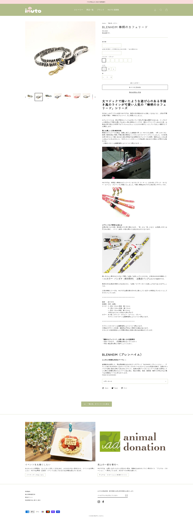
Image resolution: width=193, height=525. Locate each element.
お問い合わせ (108, 381)
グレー (130, 60)
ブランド (100, 10)
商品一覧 (90, 10)
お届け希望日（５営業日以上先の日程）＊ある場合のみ (120, 49)
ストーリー (78, 10)
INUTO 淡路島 (113, 10)
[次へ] (94, 97)
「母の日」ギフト (112, 23)
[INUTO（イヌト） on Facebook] (103, 502)
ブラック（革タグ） (108, 60)
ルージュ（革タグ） (125, 60)
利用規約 (27, 491)
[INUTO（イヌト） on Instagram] (99, 502)
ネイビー (112, 60)
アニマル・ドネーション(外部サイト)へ (113, 475)
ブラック (104, 60)
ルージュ (121, 60)
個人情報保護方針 (30, 494)
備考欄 (104, 41)
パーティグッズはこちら (35, 475)
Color (107, 56)
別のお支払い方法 (135, 92)
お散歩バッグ (143, 278)
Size (104, 65)
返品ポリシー (29, 497)
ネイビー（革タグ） (117, 60)
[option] (96, 2)
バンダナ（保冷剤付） (124, 278)
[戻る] (26, 97)
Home (104, 23)
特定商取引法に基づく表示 (32, 500)
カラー (110, 278)
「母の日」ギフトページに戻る (98, 404)
